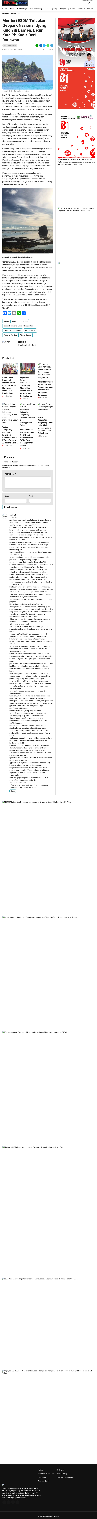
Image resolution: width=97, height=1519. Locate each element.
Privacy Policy (62, 1474)
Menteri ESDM (30, 330)
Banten (6, 321)
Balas (13, 791)
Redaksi (41, 1470)
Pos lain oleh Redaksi (27, 345)
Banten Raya (22, 9)
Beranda (5, 13)
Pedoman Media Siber (46, 1474)
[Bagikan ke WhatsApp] (47, 45)
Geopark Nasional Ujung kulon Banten (18, 326)
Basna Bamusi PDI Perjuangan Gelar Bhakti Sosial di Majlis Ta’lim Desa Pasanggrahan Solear (27, 437)
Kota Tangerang (50, 9)
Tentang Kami (43, 1481)
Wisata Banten (25, 335)
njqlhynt (12, 515)
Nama (7, 496)
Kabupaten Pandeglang (13, 330)
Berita (12, 9)
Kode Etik (60, 1470)
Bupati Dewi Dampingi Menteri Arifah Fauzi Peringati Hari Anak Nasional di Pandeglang (9, 385)
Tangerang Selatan (67, 9)
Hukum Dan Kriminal (85, 9)
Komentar (10, 474)
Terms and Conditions (65, 1477)
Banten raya (15, 13)
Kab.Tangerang (36, 9)
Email (31, 496)
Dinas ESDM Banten (20, 321)
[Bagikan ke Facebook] (40, 45)
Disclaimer (42, 1477)
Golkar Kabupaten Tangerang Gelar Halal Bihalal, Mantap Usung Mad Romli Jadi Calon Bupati (45, 425)
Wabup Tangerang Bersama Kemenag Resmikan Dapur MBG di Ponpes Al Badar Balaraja (10, 435)
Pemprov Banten (10, 335)
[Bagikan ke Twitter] (44, 45)
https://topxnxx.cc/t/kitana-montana (23, 649)
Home (4, 9)
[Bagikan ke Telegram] (51, 45)
